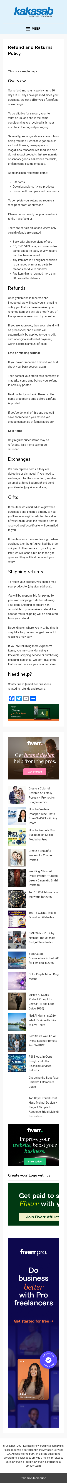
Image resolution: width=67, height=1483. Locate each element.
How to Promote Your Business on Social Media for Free (42, 835)
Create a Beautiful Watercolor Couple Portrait (40, 855)
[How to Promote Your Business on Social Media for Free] (17, 837)
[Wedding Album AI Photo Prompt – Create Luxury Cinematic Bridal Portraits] (17, 878)
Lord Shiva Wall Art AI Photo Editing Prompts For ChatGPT (43, 1040)
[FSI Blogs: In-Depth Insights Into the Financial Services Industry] (17, 1063)
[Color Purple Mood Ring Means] (17, 981)
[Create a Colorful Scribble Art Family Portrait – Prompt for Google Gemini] (17, 795)
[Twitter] (18, 698)
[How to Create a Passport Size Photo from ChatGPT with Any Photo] (17, 816)
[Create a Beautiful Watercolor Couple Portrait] (17, 857)
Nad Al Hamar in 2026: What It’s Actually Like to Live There (42, 1020)
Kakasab (28, 1445)
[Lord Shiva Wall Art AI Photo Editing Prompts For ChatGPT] (17, 1043)
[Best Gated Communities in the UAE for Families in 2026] (17, 960)
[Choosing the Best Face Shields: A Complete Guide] (17, 1084)
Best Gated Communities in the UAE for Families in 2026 (44, 958)
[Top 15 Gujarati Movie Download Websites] (17, 919)
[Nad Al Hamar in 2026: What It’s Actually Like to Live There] (17, 1022)
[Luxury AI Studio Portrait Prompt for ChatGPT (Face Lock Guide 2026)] (17, 1001)
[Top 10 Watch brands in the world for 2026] (17, 899)
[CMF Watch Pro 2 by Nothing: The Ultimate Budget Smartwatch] (17, 940)
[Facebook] (11, 698)
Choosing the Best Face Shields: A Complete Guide (44, 1082)
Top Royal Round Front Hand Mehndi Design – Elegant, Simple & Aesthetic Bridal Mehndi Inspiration (44, 1107)
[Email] (25, 698)
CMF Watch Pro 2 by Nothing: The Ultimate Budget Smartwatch (42, 938)
